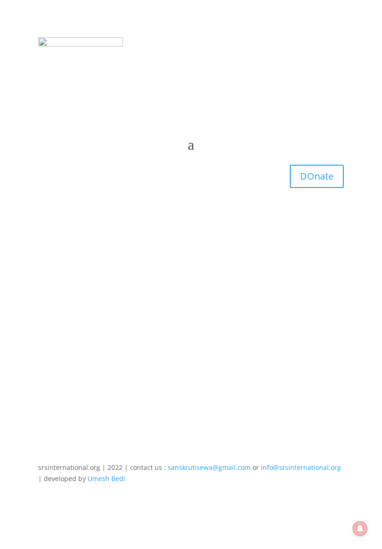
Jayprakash (74, 305)
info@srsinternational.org (301, 467)
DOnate (317, 176)
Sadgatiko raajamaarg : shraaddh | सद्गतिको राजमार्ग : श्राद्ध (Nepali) (171, 291)
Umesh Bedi (106, 478)
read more (64, 352)
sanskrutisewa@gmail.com (209, 467)
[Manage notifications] (360, 528)
